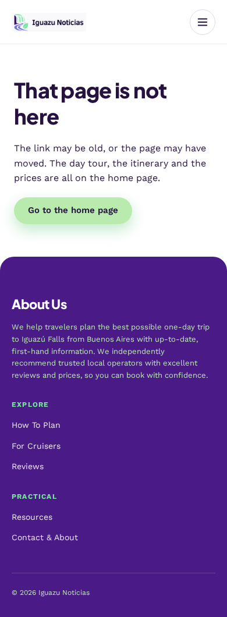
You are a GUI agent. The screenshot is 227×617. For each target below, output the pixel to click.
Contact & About (45, 537)
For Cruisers (36, 446)
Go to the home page (73, 210)
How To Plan (36, 425)
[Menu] (202, 22)
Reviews (28, 466)
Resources (32, 517)
